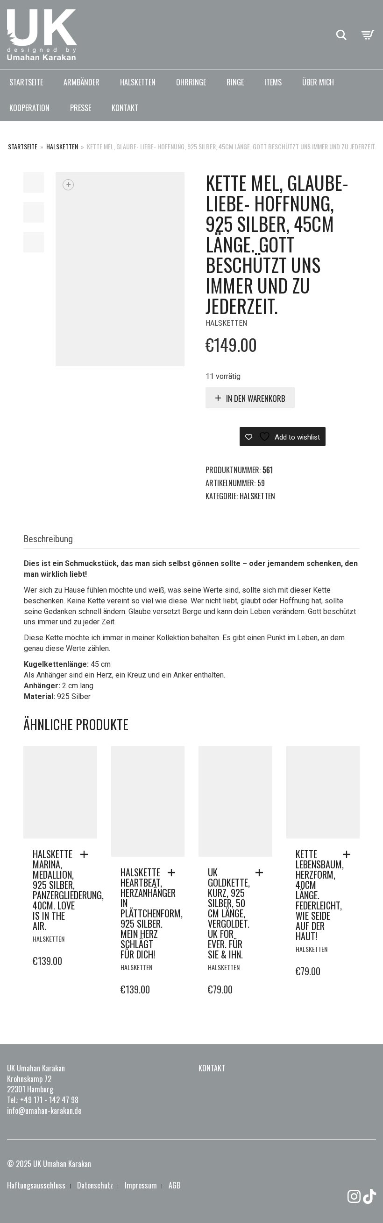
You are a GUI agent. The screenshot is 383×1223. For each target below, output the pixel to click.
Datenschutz (95, 1185)
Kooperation (29, 107)
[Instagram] (354, 1196)
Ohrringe (191, 82)
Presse (80, 107)
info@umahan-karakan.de (44, 1110)
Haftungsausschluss (36, 1185)
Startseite (26, 82)
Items (273, 82)
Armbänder (81, 82)
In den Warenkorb (255, 398)
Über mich (318, 82)
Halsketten (138, 82)
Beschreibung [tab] (48, 539)
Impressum (141, 1185)
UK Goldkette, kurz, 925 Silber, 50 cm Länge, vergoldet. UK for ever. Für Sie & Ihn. (229, 913)
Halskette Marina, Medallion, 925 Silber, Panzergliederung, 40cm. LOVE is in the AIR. (68, 890)
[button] (86, 854)
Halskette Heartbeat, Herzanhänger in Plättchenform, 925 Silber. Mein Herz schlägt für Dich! (152, 913)
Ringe (235, 82)
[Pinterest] (369, 1196)
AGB (174, 1185)
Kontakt (125, 107)
